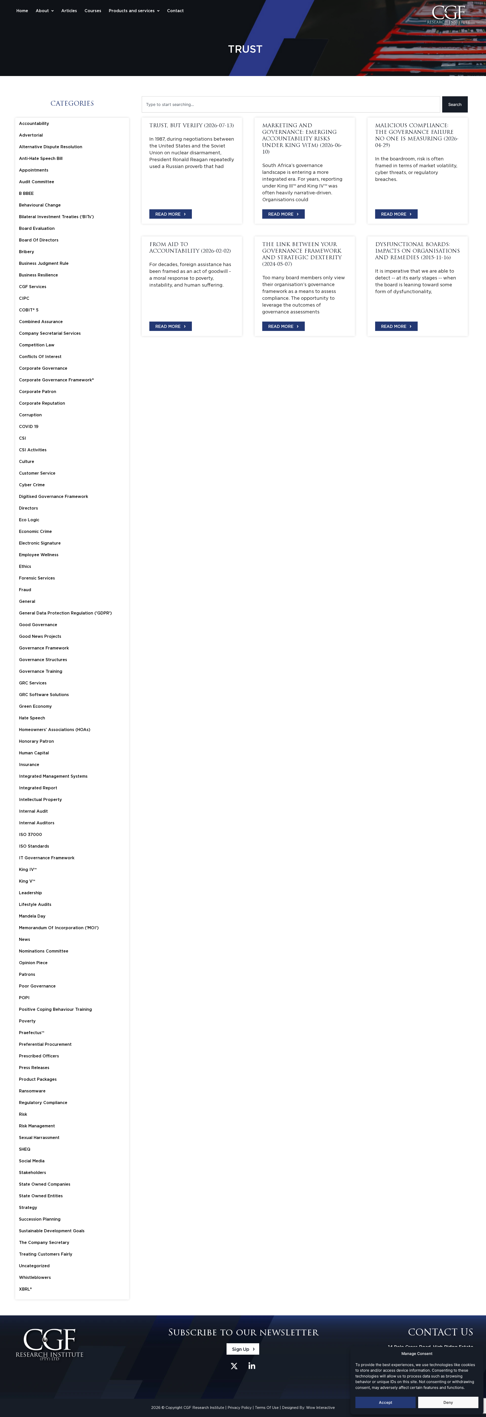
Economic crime (35, 531)
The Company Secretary (44, 1242)
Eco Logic (29, 519)
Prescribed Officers (39, 1056)
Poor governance (37, 986)
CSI (22, 438)
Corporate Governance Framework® (56, 380)
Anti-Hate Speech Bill (41, 158)
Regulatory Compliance (43, 1102)
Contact (175, 10)
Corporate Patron (37, 391)
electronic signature (40, 543)
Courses (93, 10)
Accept (385, 1402)
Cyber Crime (32, 484)
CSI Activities (33, 450)
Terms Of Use (267, 1408)
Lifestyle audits (35, 904)
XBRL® (25, 1289)
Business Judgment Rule (44, 263)
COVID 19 (28, 426)
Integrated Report (38, 788)
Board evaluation (37, 228)
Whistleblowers (35, 1277)
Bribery (26, 251)
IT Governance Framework (46, 857)
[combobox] (291, 104)
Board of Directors (38, 240)
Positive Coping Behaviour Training (55, 1009)
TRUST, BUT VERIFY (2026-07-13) (191, 125)
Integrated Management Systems (53, 776)
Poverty (27, 1021)
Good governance (38, 624)
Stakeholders (32, 1172)
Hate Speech (32, 718)
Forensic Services (37, 578)
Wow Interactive (320, 1408)
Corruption (30, 415)
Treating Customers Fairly (45, 1254)
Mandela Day (32, 916)
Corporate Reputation (42, 403)
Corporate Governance (43, 368)
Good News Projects (40, 636)
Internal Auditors (36, 823)
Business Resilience (38, 275)
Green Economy (35, 706)
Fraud (25, 589)
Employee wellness (38, 554)
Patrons (27, 974)
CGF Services (32, 286)
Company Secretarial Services (50, 333)
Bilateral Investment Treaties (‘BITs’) (56, 216)
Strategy (28, 1207)
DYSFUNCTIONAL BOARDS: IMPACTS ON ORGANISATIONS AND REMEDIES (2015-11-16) (417, 251)
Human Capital (34, 753)
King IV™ (28, 869)
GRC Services (33, 683)
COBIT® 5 (28, 310)
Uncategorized (34, 1265)
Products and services (132, 10)
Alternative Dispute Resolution (50, 146)
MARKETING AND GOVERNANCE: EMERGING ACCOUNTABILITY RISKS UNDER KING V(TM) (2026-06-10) (302, 139)
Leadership (30, 892)
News (24, 939)
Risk (23, 1114)
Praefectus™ (31, 1032)
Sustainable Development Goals (52, 1230)
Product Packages (38, 1079)
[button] (44, 11)
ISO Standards (34, 846)
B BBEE (26, 193)
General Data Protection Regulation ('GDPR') (65, 613)
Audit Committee (36, 181)
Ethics (25, 566)
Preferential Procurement (45, 1044)
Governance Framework (44, 648)
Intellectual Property (40, 799)
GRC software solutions (44, 694)
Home (22, 10)
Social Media (32, 1161)
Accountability (34, 123)
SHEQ (24, 1149)
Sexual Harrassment (39, 1137)
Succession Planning (39, 1219)
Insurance (29, 764)
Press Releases (34, 1067)
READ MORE (170, 213)
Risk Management (37, 1126)
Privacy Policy (240, 1408)
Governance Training (40, 671)
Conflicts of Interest (40, 356)
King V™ (27, 881)
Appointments (33, 170)
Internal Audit (33, 811)
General (27, 601)
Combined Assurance (41, 321)
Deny (448, 1402)
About (42, 10)
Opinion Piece (33, 962)
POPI (24, 997)
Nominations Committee (43, 951)
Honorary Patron (36, 741)
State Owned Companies (44, 1184)
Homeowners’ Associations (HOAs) (54, 729)
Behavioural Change (40, 205)
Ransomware (32, 1091)
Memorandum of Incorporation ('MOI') (59, 927)
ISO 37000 (30, 834)
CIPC (24, 298)
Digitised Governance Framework (53, 496)
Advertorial (31, 135)
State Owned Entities (41, 1196)
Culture (26, 461)
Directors (28, 508)
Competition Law (36, 345)
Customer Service (37, 473)
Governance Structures (43, 659)
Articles (69, 10)
